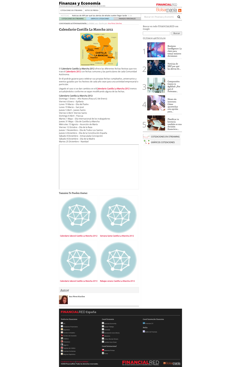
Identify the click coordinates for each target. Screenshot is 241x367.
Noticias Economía (110, 323)
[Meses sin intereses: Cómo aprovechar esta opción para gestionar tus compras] (156, 102)
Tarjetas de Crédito (69, 348)
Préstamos (66, 342)
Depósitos (66, 330)
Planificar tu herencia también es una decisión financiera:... (175, 124)
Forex (106, 353)
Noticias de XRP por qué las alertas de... (174, 66)
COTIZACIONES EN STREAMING (71, 10)
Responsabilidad (82, 362)
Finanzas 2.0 (149, 323)
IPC (64, 323)
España (83, 23)
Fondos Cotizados (69, 333)
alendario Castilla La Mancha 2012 (114, 88)
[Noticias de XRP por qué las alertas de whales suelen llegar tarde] (156, 67)
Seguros (65, 345)
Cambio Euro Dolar (110, 342)
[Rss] (180, 10)
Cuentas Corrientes (69, 351)
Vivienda (107, 330)
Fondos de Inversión (70, 336)
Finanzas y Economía (79, 3)
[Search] (179, 17)
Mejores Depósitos (69, 354)
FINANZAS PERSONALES (127, 19)
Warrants (107, 336)
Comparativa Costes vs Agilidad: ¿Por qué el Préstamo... (174, 86)
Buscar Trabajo (109, 327)
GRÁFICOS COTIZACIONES (100, 19)
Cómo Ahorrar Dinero (111, 339)
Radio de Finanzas (151, 332)
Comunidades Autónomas (70, 23)
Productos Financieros (70, 327)
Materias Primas (109, 350)
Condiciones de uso (68, 362)
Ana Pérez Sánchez (115, 23)
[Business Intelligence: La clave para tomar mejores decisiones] (156, 49)
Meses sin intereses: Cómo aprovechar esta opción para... (173, 105)
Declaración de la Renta (111, 333)
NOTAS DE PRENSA (91, 10)
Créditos (66, 339)
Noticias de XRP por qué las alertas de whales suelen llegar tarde (99, 15)
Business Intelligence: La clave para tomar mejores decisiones (175, 51)
